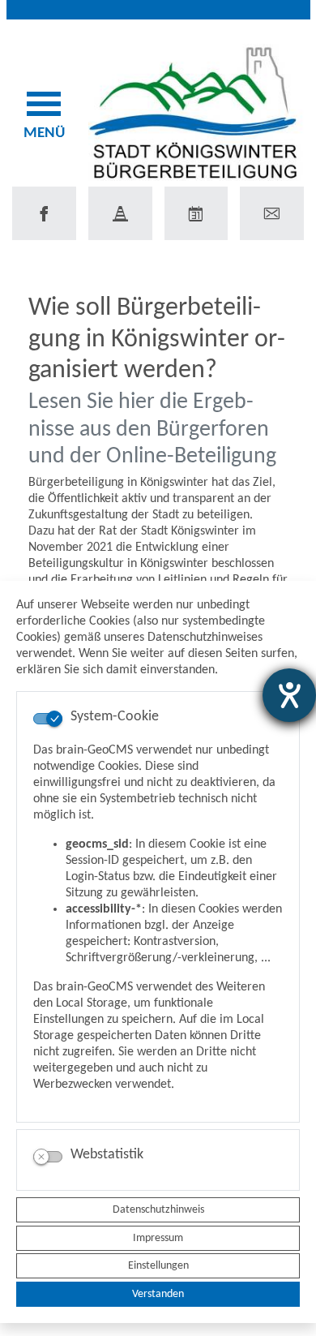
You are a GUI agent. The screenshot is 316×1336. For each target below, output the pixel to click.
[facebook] (44, 213)
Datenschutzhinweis (158, 1210)
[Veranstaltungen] (196, 213)
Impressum (158, 1238)
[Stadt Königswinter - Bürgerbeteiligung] (196, 111)
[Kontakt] (272, 213)
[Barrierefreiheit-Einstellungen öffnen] (289, 695)
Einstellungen (158, 1266)
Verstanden (158, 1294)
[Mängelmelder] (120, 213)
